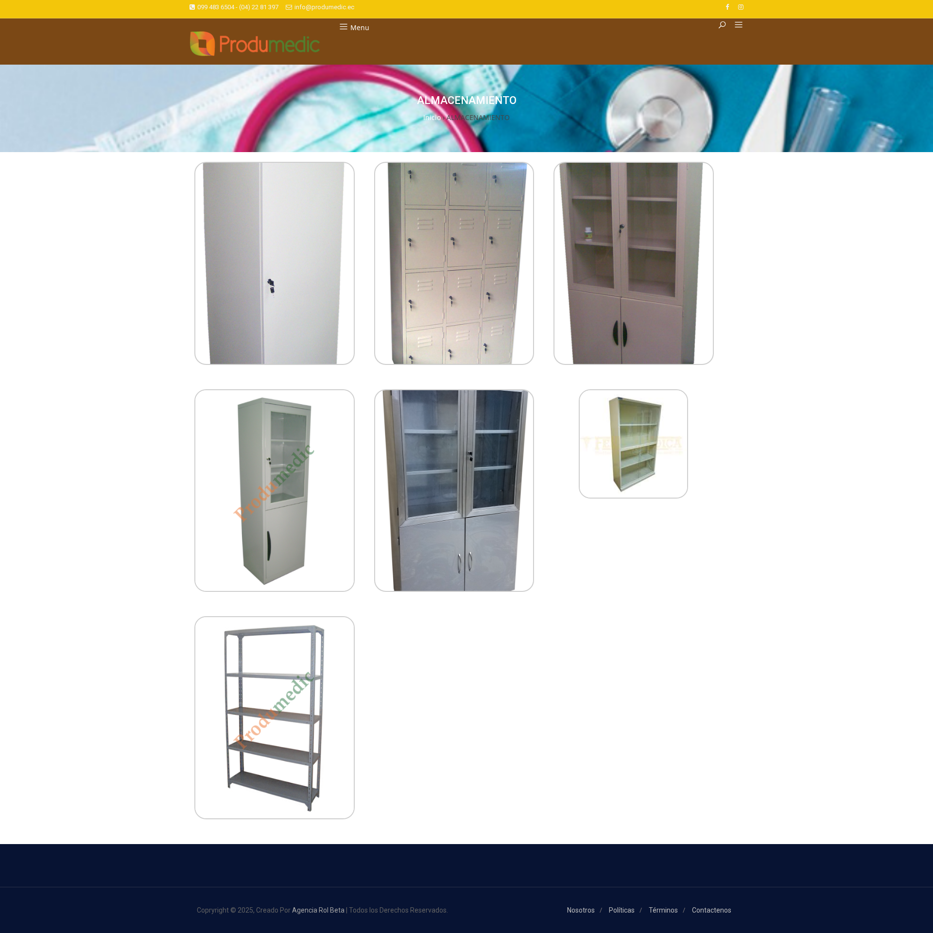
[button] (734, 25)
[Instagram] (740, 7)
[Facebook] (727, 7)
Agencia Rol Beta (318, 910)
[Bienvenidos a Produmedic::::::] (255, 43)
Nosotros (581, 910)
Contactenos (711, 910)
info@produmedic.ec (324, 7)
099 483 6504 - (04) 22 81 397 (237, 7)
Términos (663, 910)
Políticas (622, 910)
